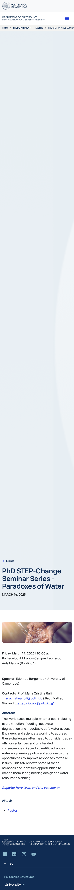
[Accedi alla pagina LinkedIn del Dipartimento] (14, 854)
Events (39, 27)
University (13, 884)
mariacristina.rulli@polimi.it (22, 698)
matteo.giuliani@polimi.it (33, 703)
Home (5, 28)
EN (11, 864)
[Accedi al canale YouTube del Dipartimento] (33, 854)
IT (5, 864)
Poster (12, 810)
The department (22, 27)
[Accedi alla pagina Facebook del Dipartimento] (5, 854)
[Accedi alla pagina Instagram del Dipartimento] (24, 854)
